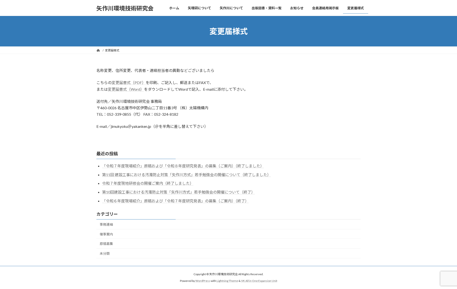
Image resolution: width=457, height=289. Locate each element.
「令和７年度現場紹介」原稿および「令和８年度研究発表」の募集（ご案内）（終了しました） (183, 166)
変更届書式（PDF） (129, 82)
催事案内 (106, 234)
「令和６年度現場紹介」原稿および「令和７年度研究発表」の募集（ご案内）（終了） (175, 201)
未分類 (105, 253)
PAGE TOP (442, 275)
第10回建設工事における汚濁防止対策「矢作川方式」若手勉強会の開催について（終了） (178, 192)
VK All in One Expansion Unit (259, 281)
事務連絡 (106, 224)
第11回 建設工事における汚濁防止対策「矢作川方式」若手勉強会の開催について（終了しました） (186, 174)
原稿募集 (106, 244)
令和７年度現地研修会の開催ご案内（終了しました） (148, 183)
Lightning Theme (227, 281)
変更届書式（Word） (126, 89)
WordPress (202, 281)
